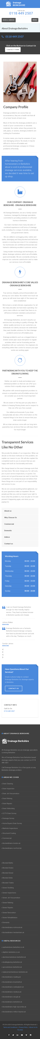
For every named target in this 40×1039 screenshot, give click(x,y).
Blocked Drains (8, 868)
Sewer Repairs (8, 908)
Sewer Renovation (9, 913)
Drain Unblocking (9, 808)
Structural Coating (9, 833)
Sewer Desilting (8, 888)
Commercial (9, 524)
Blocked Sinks (8, 878)
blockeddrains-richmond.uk (12, 927)
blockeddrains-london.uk (11, 843)
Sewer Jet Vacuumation (11, 898)
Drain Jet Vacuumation (11, 794)
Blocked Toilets (8, 883)
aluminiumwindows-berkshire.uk (14, 957)
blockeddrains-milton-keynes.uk (14, 1012)
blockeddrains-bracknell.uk (12, 982)
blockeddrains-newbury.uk (12, 992)
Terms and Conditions (10, 1027)
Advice (7, 537)
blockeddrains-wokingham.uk (13, 987)
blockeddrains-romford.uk (12, 848)
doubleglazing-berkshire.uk (12, 962)
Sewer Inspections (9, 893)
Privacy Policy (23, 1027)
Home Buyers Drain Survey (12, 823)
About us (7, 511)
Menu (35, 20)
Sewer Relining (8, 903)
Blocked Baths (8, 863)
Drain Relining (7, 798)
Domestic (8, 531)
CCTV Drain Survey (9, 813)
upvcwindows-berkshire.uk (12, 967)
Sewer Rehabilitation (10, 918)
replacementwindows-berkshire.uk (15, 972)
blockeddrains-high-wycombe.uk (14, 1007)
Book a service (8, 20)
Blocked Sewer (8, 873)
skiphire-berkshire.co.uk (11, 952)
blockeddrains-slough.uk (11, 997)
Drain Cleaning (8, 784)
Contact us (8, 544)
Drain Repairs (7, 804)
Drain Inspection (8, 789)
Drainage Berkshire (18, 741)
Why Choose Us (10, 518)
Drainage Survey (8, 818)
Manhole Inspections (10, 828)
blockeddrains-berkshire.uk (12, 1002)
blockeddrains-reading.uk (12, 977)
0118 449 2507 (14, 36)
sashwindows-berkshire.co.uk (13, 947)
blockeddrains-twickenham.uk (13, 932)
